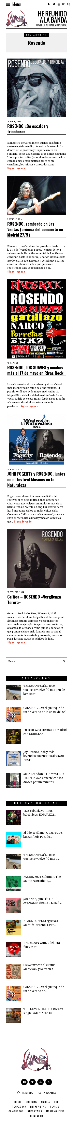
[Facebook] (49, 4)
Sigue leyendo (16, 168)
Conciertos (16, 1111)
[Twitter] (54, 4)
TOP (56, 1102)
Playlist (55, 1106)
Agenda (45, 1102)
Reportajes (35, 1111)
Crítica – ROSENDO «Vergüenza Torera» (34, 599)
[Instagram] (63, 4)
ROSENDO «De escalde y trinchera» (27, 129)
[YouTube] (58, 4)
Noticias (31, 1102)
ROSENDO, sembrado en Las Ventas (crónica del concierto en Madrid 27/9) (35, 229)
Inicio (18, 1102)
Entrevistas (38, 1106)
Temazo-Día (19, 1106)
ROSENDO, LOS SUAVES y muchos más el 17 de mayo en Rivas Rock (35, 370)
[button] (63, 661)
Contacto (36, 1116)
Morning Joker (55, 1111)
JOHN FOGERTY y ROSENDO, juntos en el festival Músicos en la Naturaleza (36, 479)
